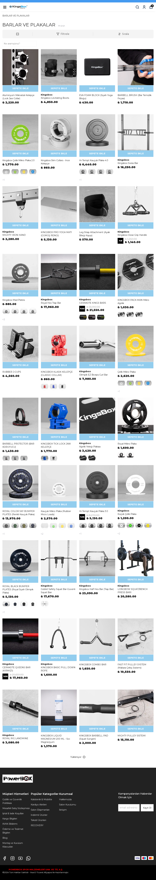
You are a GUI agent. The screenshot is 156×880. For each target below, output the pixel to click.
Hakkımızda (65, 799)
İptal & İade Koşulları (13, 813)
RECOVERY (37, 825)
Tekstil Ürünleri (38, 820)
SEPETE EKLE (20, 88)
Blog (4, 838)
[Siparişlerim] (144, 7)
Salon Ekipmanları (40, 809)
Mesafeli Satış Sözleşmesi (16, 808)
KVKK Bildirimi (9, 823)
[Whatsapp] (28, 858)
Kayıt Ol (147, 807)
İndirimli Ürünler (39, 815)
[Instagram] (12, 858)
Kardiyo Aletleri (39, 804)
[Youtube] (20, 858)
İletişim (63, 809)
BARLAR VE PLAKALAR (15, 15)
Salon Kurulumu (67, 804)
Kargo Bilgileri (9, 818)
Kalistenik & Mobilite (41, 799)
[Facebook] (4, 858)
